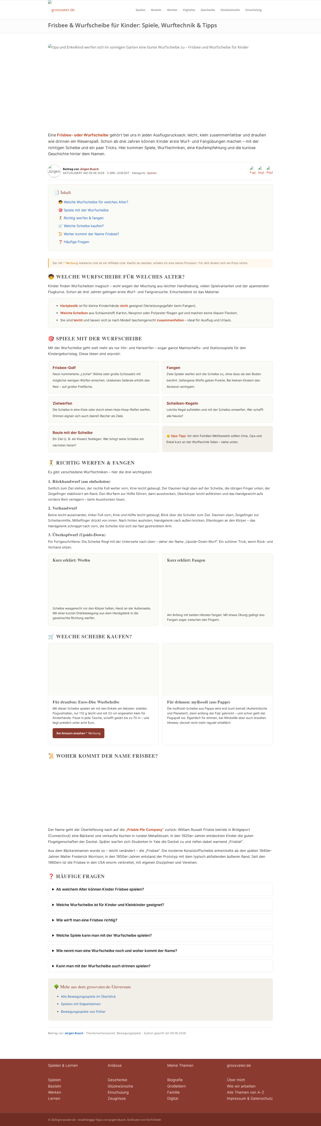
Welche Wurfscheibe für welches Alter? (96, 202)
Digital (172, 1098)
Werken (54, 1092)
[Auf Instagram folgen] (261, 171)
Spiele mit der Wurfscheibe (86, 210)
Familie (173, 1092)
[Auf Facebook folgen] (253, 171)
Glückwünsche (120, 1086)
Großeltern (176, 1086)
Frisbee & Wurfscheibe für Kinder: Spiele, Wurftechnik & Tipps (132, 25)
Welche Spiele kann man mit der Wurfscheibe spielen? (104, 935)
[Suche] (268, 9)
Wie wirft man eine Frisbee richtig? (86, 920)
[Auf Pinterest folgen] (269, 171)
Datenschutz (262, 1098)
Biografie (175, 1080)
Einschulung (118, 1092)
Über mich (236, 1080)
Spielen (152, 173)
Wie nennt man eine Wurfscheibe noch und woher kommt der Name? (116, 950)
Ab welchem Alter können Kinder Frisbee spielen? (100, 889)
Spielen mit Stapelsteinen (81, 1004)
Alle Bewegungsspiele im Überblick (88, 996)
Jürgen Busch (89, 169)
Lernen (54, 1098)
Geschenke (117, 1080)
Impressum (236, 1098)
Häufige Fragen (76, 242)
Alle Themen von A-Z (245, 1092)
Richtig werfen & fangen (84, 218)
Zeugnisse (117, 1098)
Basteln (54, 1086)
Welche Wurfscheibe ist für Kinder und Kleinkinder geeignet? (110, 905)
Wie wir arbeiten (241, 1086)
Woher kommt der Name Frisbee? (91, 234)
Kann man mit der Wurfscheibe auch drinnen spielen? (103, 966)
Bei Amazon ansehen (78, 733)
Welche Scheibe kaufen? (84, 226)
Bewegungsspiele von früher (83, 1011)
